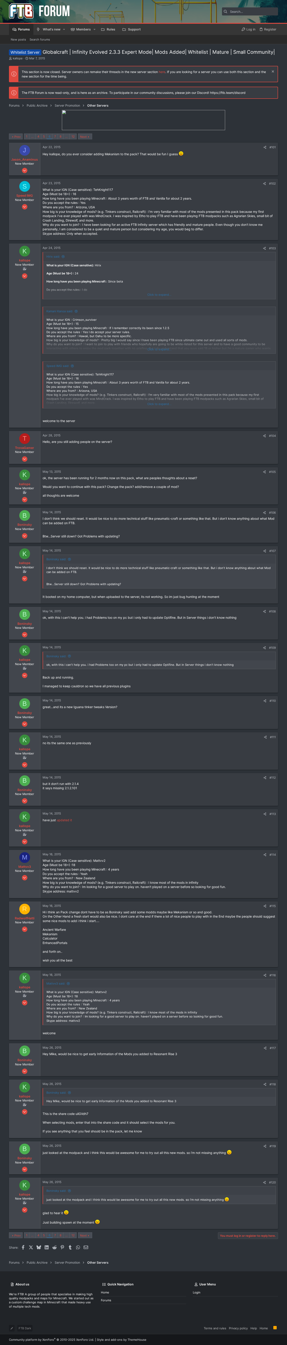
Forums (106, 1300)
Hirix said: (53, 256)
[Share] (265, 147)
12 (73, 136)
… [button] (32, 136)
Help (253, 1328)
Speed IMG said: (57, 366)
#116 (273, 975)
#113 (273, 814)
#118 (273, 1084)
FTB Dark (25, 1328)
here (162, 72)
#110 (273, 701)
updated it (64, 820)
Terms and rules (215, 1328)
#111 (273, 737)
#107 (272, 551)
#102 (272, 183)
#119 (273, 1146)
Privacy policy (238, 1328)
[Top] (270, 1328)
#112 (273, 777)
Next (83, 136)
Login (196, 1292)
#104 (272, 436)
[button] (64, 29)
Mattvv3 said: (55, 983)
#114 (273, 854)
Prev (17, 136)
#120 (272, 1182)
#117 (273, 1048)
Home (105, 1292)
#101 (273, 147)
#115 (273, 906)
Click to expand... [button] (159, 294)
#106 (272, 512)
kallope (18, 58)
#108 (272, 611)
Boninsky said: (56, 559)
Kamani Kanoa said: (59, 311)
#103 (272, 248)
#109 (272, 647)
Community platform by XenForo (51, 1339)
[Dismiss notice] (272, 72)
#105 (272, 472)
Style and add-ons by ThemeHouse (121, 1339)
